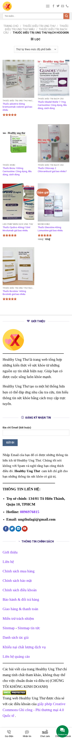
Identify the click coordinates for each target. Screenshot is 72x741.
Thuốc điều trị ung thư (39, 26)
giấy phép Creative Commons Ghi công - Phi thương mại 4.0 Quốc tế (34, 710)
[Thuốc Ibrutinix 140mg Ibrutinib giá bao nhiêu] (18, 266)
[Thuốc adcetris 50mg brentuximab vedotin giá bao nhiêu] (18, 79)
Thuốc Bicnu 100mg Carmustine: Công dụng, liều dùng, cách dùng (17, 171)
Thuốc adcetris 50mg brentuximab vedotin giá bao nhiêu (17, 106)
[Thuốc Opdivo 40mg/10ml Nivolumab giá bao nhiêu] (18, 202)
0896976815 (29, 512)
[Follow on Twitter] (58, 6)
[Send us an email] (62, 6)
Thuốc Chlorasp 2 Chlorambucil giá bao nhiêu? (52, 170)
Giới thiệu (10, 552)
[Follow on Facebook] (53, 6)
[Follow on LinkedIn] (18, 529)
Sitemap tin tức (29, 628)
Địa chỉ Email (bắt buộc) (17, 427)
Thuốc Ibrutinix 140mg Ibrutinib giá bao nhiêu (14, 293)
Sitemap (9, 628)
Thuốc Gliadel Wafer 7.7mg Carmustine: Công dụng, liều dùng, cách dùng (52, 104)
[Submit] (66, 16)
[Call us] (67, 6)
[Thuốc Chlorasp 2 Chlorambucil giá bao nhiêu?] (53, 143)
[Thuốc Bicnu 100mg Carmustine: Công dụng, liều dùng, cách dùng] (18, 143)
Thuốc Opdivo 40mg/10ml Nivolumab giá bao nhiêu (16, 229)
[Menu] (48, 6)
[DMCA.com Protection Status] (14, 692)
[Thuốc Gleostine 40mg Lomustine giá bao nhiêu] (53, 202)
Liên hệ (8, 562)
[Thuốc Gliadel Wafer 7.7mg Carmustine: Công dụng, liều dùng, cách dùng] (53, 78)
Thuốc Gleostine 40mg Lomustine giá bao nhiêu (50, 229)
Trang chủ (10, 26)
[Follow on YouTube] (25, 529)
